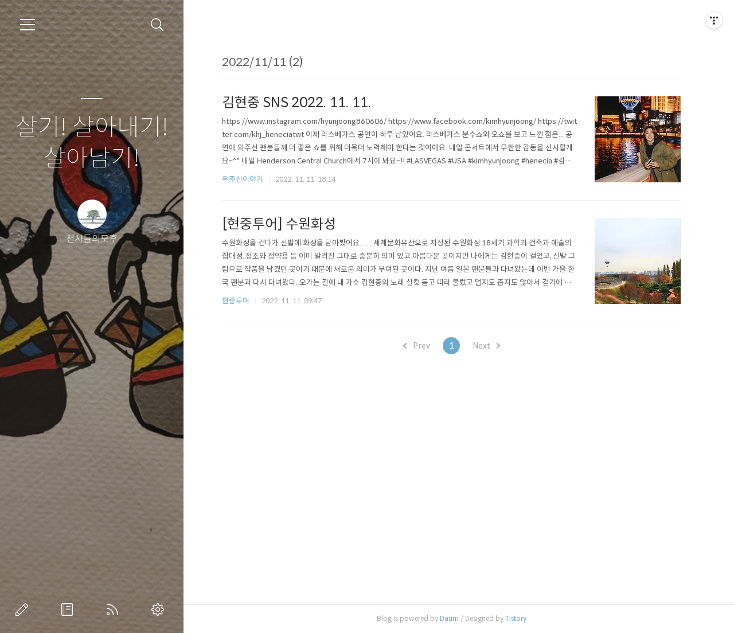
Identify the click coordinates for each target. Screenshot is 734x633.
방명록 (69, 609)
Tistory (515, 618)
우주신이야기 (242, 179)
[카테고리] (27, 24)
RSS (114, 609)
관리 (160, 609)
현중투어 (235, 301)
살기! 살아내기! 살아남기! (92, 143)
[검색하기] (157, 25)
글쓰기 (24, 609)
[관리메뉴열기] (714, 20)
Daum (449, 618)
